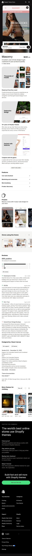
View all (20, 388)
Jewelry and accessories (8, 506)
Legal (17, 523)
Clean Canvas (6, 63)
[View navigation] (29, 2)
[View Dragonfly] (20, 217)
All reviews (5, 271)
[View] (7, 243)
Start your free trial (16, 482)
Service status (20, 526)
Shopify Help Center (7, 518)
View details (5, 369)
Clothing (4, 500)
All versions (12, 369)
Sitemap (4, 549)
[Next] (29, 235)
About (18, 518)
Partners (18, 520)
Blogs (3, 526)
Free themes (19, 503)
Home (3, 508)
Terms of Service (6, 538)
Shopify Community (7, 523)
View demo (22, 47)
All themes (14, 346)
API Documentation (7, 520)
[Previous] (25, 235)
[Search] (26, 2)
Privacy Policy (5, 542)
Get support (6, 346)
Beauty (3, 503)
